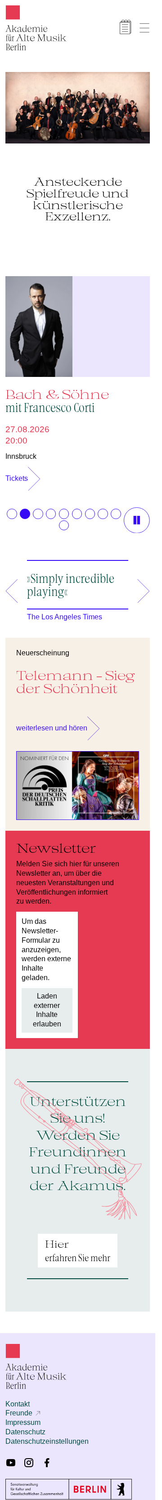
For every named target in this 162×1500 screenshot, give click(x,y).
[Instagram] (28, 1458)
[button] (12, 509)
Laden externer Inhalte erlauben (47, 1005)
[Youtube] (10, 1458)
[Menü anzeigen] (144, 28)
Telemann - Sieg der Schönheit (75, 677)
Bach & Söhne (57, 395)
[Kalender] (125, 27)
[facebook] (46, 1458)
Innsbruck (20, 452)
